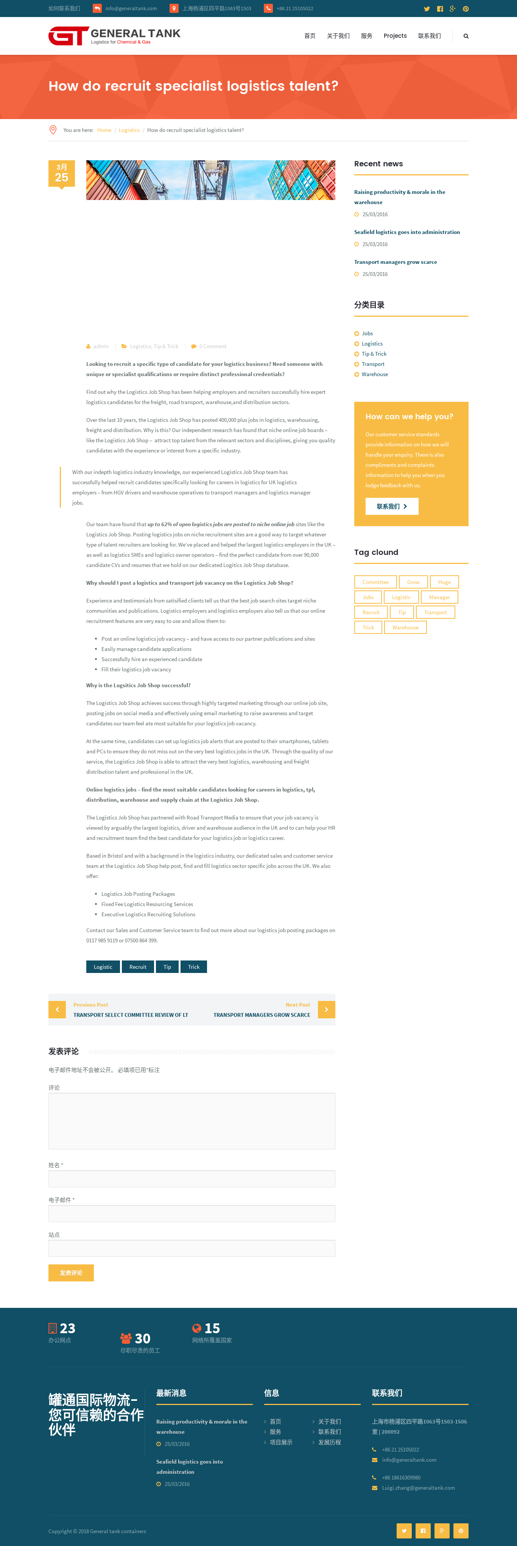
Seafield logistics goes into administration (407, 231)
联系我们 (429, 36)
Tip (167, 966)
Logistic (103, 966)
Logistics (140, 346)
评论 (54, 1087)
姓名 (55, 1165)
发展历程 (329, 1442)
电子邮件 (61, 1200)
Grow (413, 582)
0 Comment (212, 346)
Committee (376, 582)
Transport (373, 363)
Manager (439, 597)
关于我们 (338, 36)
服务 (366, 36)
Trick (193, 966)
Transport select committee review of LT (130, 1009)
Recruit (137, 966)
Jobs (367, 333)
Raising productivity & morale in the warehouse (399, 197)
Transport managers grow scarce (261, 1009)
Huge (444, 582)
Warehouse (375, 374)
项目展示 (281, 1442)
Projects (395, 36)
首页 (310, 36)
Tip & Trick (166, 346)
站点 (54, 1234)
